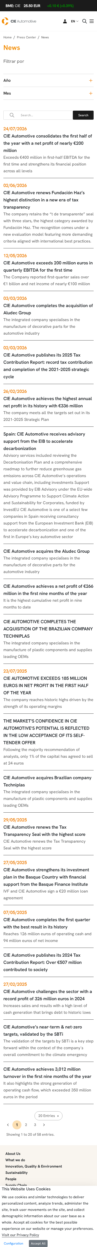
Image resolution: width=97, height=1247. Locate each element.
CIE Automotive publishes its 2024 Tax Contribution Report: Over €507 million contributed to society (42, 962)
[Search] (83, 115)
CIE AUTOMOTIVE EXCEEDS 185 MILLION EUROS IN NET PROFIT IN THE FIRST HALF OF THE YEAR (45, 685)
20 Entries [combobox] (46, 1115)
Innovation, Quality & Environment (33, 1166)
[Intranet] (62, 21)
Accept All (38, 1243)
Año (7, 80)
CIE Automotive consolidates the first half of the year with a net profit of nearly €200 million (47, 143)
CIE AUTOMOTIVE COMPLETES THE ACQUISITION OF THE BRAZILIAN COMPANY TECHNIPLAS (48, 629)
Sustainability (16, 1172)
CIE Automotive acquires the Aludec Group (46, 551)
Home (7, 37)
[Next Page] (43, 1124)
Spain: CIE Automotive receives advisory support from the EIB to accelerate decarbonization (44, 441)
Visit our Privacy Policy (20, 1235)
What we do (15, 1160)
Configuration (13, 1243)
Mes (7, 93)
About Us (13, 1153)
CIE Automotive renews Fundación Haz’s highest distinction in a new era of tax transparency (44, 200)
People (10, 1179)
